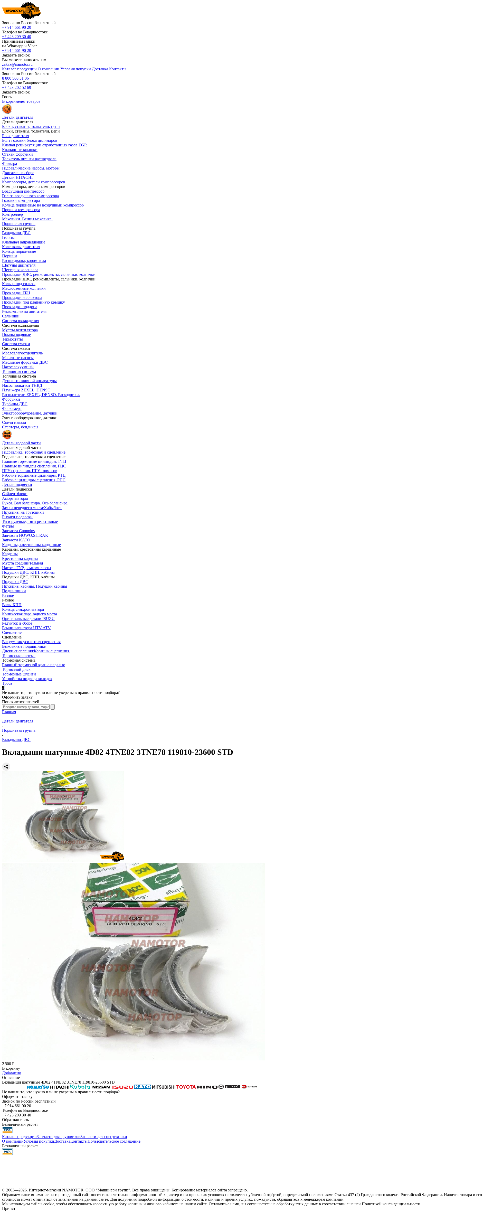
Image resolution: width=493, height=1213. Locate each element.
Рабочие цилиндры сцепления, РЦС (33, 480)
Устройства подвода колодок (27, 678)
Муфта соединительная (22, 563)
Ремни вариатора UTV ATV (26, 628)
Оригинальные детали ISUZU (28, 618)
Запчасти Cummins (18, 531)
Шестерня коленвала (20, 270)
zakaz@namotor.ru (17, 64)
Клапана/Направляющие (23, 242)
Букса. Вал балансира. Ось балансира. (35, 503)
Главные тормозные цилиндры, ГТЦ (34, 461)
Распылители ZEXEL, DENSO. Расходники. (41, 394)
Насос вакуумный (18, 367)
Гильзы (8, 237)
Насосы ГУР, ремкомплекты (26, 568)
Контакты (79, 1141)
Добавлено (11, 1073)
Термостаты (12, 339)
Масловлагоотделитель (22, 353)
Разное (8, 595)
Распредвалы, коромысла (24, 260)
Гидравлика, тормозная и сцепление (33, 452)
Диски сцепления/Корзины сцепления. (36, 651)
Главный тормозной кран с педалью (33, 665)
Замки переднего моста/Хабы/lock (32, 507)
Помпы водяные (16, 334)
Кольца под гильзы (18, 283)
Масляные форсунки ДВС (25, 362)
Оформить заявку (17, 697)
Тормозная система (18, 655)
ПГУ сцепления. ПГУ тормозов (29, 470)
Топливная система (19, 371)
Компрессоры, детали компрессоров (33, 182)
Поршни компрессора (21, 210)
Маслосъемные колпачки (24, 288)
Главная (9, 712)
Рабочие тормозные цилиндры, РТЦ (34, 475)
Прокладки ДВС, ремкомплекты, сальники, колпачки (49, 274)
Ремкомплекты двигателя (24, 311)
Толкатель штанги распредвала (29, 159)
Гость (7, 97)
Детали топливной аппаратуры (29, 381)
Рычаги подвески (17, 517)
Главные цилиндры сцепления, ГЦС (34, 466)
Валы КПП (12, 605)
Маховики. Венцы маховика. (27, 219)
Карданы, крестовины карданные (31, 544)
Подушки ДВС (15, 581)
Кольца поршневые (19, 251)
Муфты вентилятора (20, 330)
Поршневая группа (18, 223)
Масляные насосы (18, 357)
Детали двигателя (17, 721)
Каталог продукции (19, 1136)
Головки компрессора (21, 200)
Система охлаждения (20, 320)
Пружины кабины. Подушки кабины (34, 586)
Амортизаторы (15, 498)
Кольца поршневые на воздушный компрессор (43, 205)
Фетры (8, 526)
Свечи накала (14, 422)
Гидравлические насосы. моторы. (31, 168)
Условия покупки (39, 1141)
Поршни (9, 256)
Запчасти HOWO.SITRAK (25, 535)
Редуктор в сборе (17, 623)
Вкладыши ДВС (16, 233)
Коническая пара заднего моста (29, 614)
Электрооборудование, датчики (30, 413)
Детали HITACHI (17, 177)
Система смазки (16, 344)
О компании (13, 1141)
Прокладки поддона (19, 307)
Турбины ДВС (14, 404)
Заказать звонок (16, 55)
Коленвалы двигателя (21, 247)
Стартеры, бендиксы (20, 427)
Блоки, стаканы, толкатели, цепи (31, 126)
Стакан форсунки (17, 154)
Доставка (62, 1141)
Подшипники (14, 591)
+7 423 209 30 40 (16, 36)
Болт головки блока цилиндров (29, 140)
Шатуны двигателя (18, 265)
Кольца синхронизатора (23, 609)
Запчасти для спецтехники (103, 1136)
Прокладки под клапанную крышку (33, 302)
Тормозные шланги (19, 674)
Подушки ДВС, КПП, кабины (28, 572)
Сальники (11, 316)
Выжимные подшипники (24, 646)
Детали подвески (17, 484)
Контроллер (12, 214)
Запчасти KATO (16, 540)
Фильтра (9, 163)
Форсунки (11, 399)
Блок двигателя (15, 136)
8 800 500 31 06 (15, 78)
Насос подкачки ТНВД (22, 385)
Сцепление (12, 632)
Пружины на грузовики (23, 512)
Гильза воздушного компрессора (30, 196)
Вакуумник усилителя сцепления (31, 642)
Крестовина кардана (20, 558)
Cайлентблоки (14, 494)
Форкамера (12, 408)
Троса (7, 683)
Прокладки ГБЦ (16, 293)
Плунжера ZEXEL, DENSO (26, 390)
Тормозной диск (16, 669)
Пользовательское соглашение (114, 1141)
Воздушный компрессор (23, 191)
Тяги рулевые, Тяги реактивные (30, 521)
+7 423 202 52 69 (16, 87)
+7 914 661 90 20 (16, 27)
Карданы (10, 554)
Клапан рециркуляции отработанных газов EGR (44, 145)
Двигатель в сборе (18, 173)
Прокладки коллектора (22, 297)
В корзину (11, 1068)
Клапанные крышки (19, 149)
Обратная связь (15, 1119)
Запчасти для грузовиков (58, 1136)
